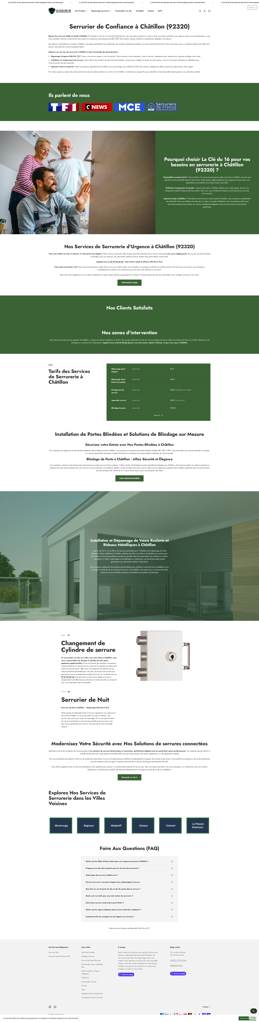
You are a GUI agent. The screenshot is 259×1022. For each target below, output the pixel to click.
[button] (252, 7)
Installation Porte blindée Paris (92, 993)
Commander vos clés (123, 11)
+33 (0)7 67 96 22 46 (178, 960)
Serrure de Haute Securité (90, 960)
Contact (151, 11)
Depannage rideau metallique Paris (92, 965)
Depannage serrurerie (100, 11)
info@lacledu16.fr (176, 965)
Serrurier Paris (54, 952)
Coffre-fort (85, 977)
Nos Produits (80, 11)
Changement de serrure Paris (92, 997)
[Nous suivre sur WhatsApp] (55, 1006)
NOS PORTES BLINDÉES (129, 478)
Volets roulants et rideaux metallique (90, 972)
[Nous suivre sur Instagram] (50, 1006)
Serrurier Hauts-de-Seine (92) (59, 956)
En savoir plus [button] (84, 1018)
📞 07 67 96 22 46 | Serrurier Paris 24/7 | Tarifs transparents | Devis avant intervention (80, 2)
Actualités (140, 11)
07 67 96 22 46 (115, 36)
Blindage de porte (87, 956)
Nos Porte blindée (87, 952)
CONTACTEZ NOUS (129, 282)
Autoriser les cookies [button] (247, 1018)
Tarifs (160, 11)
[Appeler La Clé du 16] (253, 1010)
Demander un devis (129, 777)
